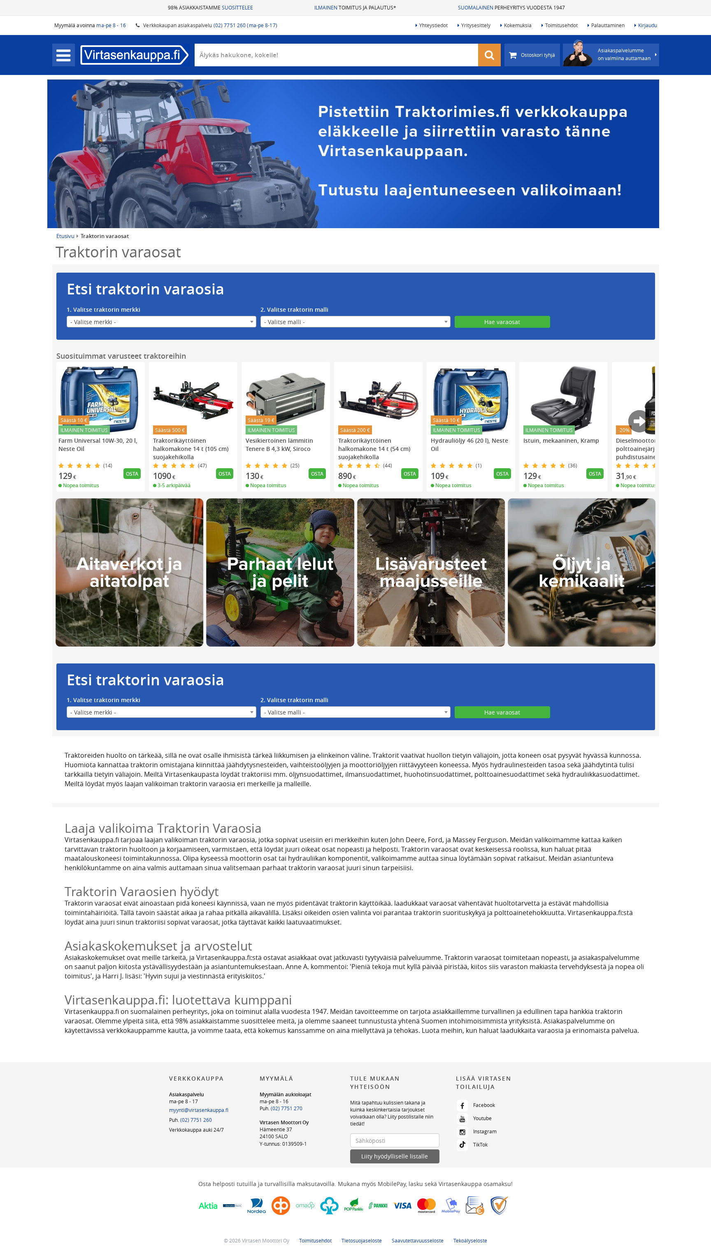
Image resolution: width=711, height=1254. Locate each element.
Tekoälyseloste (470, 1240)
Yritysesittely (475, 25)
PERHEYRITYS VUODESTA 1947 (511, 7)
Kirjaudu (647, 25)
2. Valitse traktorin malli (294, 309)
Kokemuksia (518, 25)
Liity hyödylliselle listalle (394, 1156)
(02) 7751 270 (286, 1108)
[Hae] (489, 55)
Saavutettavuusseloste (418, 1240)
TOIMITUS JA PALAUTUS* (355, 7)
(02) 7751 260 (196, 1119)
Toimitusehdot (561, 25)
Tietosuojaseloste (362, 1240)
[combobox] (162, 321)
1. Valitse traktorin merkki (103, 309)
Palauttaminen (608, 25)
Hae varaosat (502, 322)
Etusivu (65, 236)
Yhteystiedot (433, 25)
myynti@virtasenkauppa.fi (198, 1110)
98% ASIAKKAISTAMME (210, 7)
